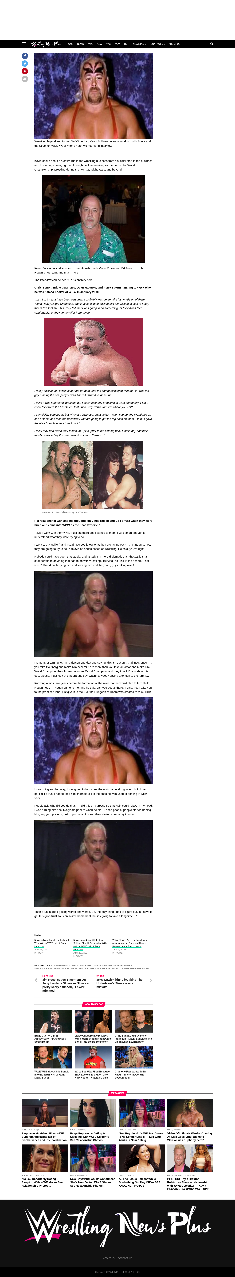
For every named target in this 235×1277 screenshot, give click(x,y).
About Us (174, 44)
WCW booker (103, 969)
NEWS (80, 44)
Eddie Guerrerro (124, 966)
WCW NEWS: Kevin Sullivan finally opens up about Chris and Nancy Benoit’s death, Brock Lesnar (129, 943)
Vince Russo (87, 969)
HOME (70, 44)
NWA (108, 44)
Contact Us (158, 44)
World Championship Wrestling (131, 969)
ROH (126, 44)
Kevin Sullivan (44, 969)
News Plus (139, 44)
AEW (99, 44)
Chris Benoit (85, 966)
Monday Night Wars (66, 969)
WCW (117, 44)
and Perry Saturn (65, 966)
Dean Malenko (104, 966)
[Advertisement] (117, 20)
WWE (90, 44)
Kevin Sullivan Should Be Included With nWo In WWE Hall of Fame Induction (51, 943)
